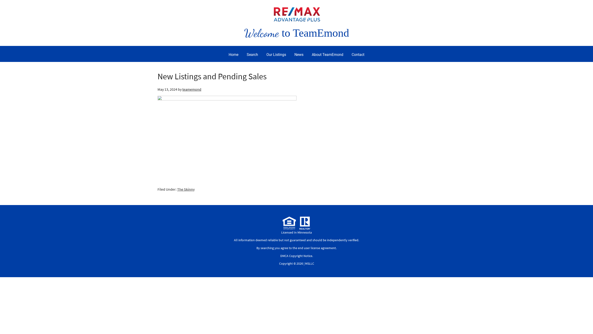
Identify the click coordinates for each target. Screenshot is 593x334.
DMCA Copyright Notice (296, 256)
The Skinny (186, 189)
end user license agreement (317, 248)
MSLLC (309, 263)
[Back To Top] (584, 321)
